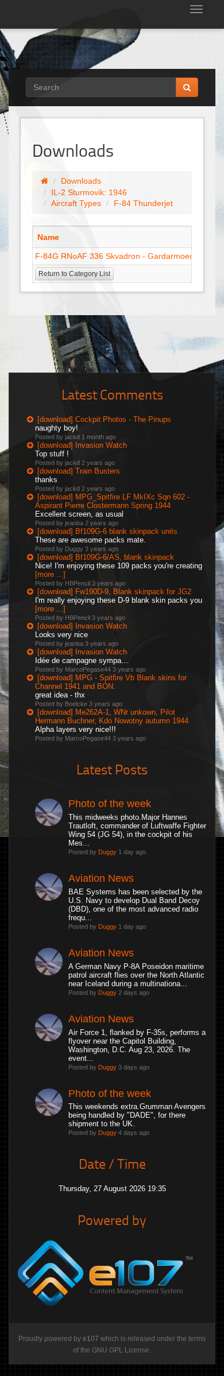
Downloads (81, 180)
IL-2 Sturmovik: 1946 (89, 192)
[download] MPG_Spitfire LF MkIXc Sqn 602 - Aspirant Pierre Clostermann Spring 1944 (112, 501)
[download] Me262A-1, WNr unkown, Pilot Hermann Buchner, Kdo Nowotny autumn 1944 (111, 716)
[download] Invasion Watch (82, 445)
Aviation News (101, 878)
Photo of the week (109, 803)
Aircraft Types (76, 203)
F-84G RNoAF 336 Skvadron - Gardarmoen (114, 256)
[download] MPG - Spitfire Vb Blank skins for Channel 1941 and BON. (111, 682)
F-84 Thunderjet (143, 203)
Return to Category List (74, 274)
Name (48, 237)
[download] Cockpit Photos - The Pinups (104, 419)
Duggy (107, 851)
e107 (91, 1339)
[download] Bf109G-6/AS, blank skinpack (105, 557)
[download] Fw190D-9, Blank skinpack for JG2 (114, 591)
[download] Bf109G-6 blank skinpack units (107, 531)
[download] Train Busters (78, 471)
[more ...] (50, 574)
